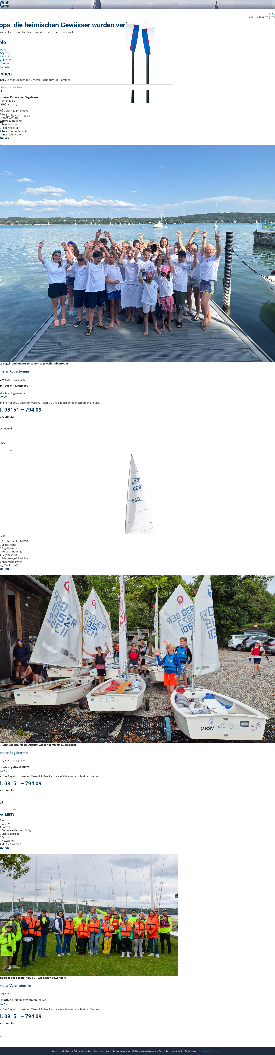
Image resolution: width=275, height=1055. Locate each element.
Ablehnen (219, 1051)
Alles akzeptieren (206, 1051)
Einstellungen (191, 1051)
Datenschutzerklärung (122, 1051)
